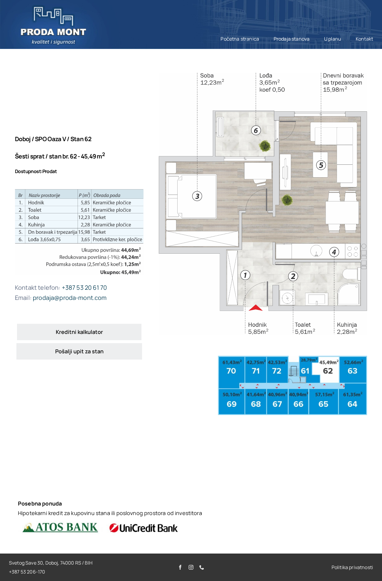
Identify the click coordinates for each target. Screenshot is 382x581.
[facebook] (180, 567)
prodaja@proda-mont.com (70, 298)
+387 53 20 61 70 (84, 287)
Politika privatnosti (352, 567)
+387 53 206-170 (27, 571)
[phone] (201, 567)
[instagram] (191, 567)
